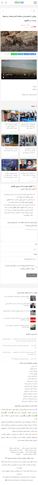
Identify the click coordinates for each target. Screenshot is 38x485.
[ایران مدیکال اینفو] (19, 2)
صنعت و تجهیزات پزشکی (30, 394)
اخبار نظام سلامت (32, 379)
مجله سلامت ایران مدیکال (29, 448)
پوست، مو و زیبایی (32, 381)
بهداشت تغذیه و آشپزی (30, 386)
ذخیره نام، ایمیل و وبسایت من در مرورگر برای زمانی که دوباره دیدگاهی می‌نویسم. (19, 267)
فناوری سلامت (33, 374)
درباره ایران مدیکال (14, 448)
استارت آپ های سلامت (30, 384)
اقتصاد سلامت (33, 371)
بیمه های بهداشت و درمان (30, 399)
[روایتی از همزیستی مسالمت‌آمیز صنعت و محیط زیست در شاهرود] (19, 41)
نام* (36, 244)
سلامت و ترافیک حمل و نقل (29, 401)
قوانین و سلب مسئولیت (16, 452)
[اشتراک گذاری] (5, 3)
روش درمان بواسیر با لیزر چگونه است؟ (20, 359)
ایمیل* (35, 254)
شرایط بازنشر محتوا (31, 452)
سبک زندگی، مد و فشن (30, 391)
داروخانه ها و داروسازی (31, 389)
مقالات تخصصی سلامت (29, 454)
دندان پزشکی (33, 369)
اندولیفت (18, 454)
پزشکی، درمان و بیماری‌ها (30, 396)
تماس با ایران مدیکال (30, 450)
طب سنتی (34, 366)
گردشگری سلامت (32, 376)
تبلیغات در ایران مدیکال (16, 450)
